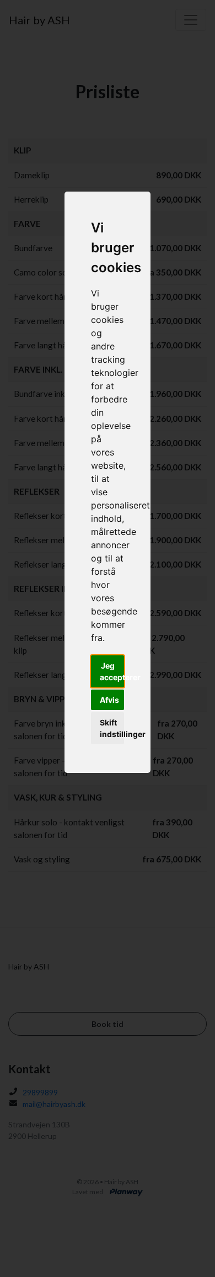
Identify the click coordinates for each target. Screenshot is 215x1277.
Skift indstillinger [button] (112, 728)
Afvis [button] (109, 699)
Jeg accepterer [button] (112, 671)
